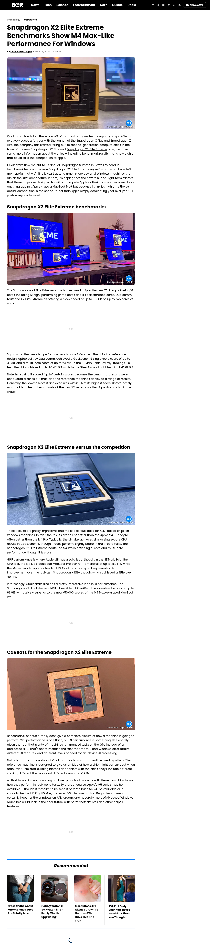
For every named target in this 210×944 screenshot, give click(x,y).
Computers (30, 19)
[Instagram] (163, 5)
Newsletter (196, 5)
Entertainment (84, 5)
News (35, 5)
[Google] (174, 5)
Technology (13, 19)
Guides (117, 5)
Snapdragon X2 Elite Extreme (87, 149)
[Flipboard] (169, 5)
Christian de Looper (21, 51)
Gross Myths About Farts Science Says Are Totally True (20, 909)
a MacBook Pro (60, 187)
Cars (103, 5)
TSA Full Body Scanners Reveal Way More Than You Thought (120, 911)
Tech (48, 5)
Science (62, 5)
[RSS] (179, 5)
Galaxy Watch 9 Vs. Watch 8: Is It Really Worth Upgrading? (52, 911)
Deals (131, 5)
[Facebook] (153, 5)
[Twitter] (158, 5)
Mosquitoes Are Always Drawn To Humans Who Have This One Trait (86, 913)
